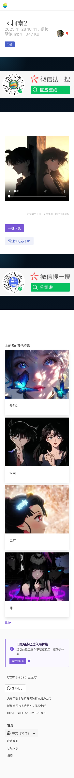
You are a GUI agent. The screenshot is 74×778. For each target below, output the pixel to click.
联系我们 (12, 740)
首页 (10, 725)
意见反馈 (12, 748)
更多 (8, 622)
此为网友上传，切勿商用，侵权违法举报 (48, 214)
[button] (15, 5)
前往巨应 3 (18, 660)
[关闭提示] (29, 661)
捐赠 (10, 755)
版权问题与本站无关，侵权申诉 (26, 705)
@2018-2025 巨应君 (22, 677)
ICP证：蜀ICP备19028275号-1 (26, 713)
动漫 (9, 44)
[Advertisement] (37, 150)
